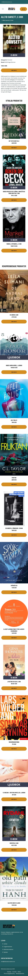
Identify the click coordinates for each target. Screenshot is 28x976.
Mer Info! (14, 70)
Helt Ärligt (14, 420)
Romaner (10, 60)
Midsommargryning (14, 742)
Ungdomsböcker (8, 946)
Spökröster (14, 585)
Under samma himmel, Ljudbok (14, 365)
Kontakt (14, 971)
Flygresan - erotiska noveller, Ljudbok (14, 792)
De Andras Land (14, 315)
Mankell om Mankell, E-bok (14, 244)
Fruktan (14, 478)
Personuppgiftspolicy (9, 973)
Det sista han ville (14, 141)
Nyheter (6, 952)
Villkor (19, 971)
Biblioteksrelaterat (8, 949)
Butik (23, 9)
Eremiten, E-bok (14, 843)
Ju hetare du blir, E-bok (14, 681)
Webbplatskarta (20, 973)
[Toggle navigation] (3, 9)
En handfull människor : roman (14, 528)
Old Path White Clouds (14, 903)
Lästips (5, 944)
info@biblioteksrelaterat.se (7, 2)
